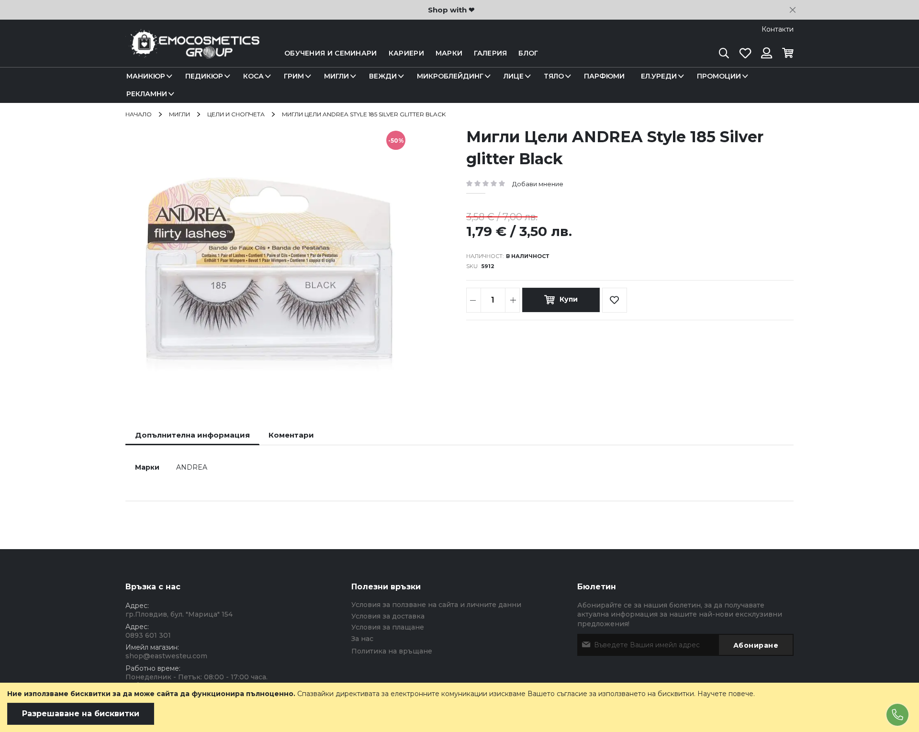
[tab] (192, 435)
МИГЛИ (179, 114)
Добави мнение (537, 184)
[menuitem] (148, 76)
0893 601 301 (148, 635)
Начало (138, 114)
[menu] (459, 85)
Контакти (778, 29)
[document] (459, 707)
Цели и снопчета (236, 114)
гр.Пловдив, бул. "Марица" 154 (179, 614)
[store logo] (192, 53)
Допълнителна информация (192, 434)
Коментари (291, 434)
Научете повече (725, 693)
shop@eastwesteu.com (166, 656)
